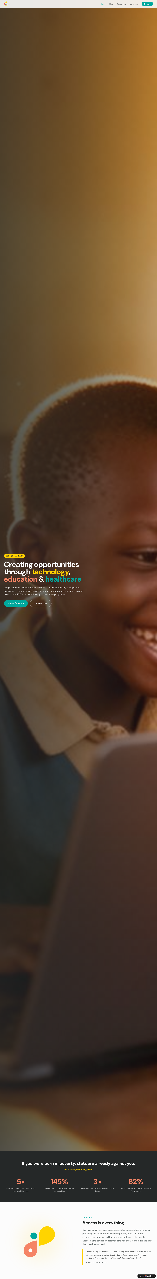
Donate (147, 4)
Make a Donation (16, 603)
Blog (111, 4)
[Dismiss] (154, 1276)
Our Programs (40, 603)
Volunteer (134, 4)
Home (103, 4)
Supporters (121, 4)
